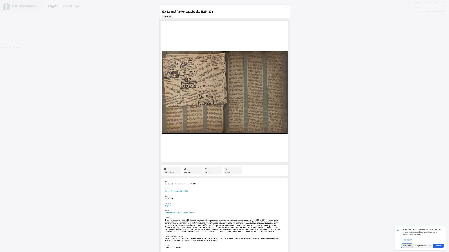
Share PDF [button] (208, 172)
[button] (286, 7)
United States (170, 213)
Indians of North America (185, 213)
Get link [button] (227, 172)
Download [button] (187, 172)
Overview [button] (167, 17)
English (168, 206)
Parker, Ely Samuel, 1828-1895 (176, 191)
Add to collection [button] (169, 172)
